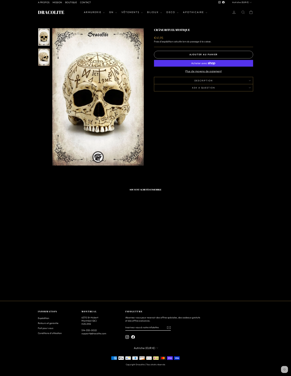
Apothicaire (194, 12)
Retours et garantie (48, 323)
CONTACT (85, 2)
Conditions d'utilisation (50, 333)
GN (112, 12)
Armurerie (93, 12)
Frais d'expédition (163, 41)
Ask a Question (203, 87)
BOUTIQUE (71, 2)
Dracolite (51, 12)
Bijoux (153, 12)
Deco (171, 12)
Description (203, 80)
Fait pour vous (45, 328)
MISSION (57, 2)
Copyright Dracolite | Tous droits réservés (145, 364)
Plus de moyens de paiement (203, 71)
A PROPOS (44, 2)
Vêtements (130, 12)
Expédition (43, 318)
